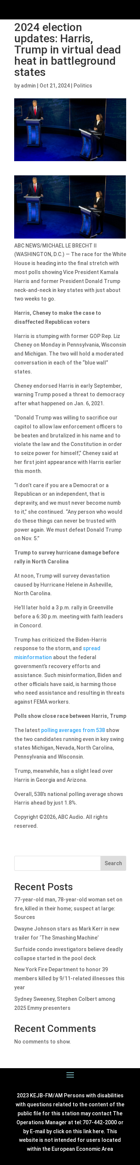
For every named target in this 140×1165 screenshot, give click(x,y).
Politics (83, 86)
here (98, 1131)
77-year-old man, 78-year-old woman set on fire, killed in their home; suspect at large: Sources (68, 908)
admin (28, 86)
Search (113, 863)
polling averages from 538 (73, 730)
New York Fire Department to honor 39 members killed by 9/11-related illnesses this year (69, 978)
